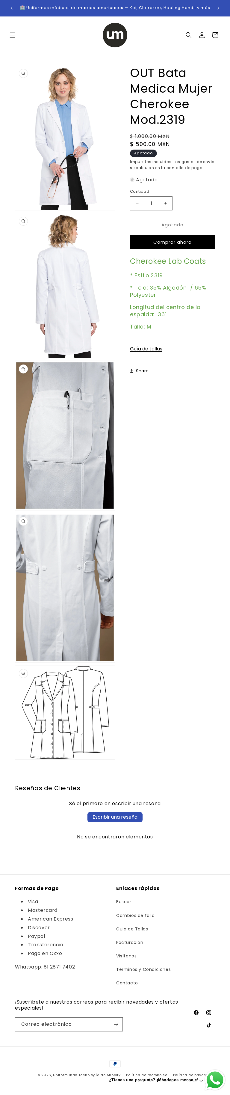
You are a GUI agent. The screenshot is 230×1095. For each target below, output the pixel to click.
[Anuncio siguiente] (218, 8)
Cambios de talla (135, 915)
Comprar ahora (172, 242)
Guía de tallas (146, 348)
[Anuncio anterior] (11, 8)
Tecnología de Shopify (99, 1075)
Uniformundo (65, 1075)
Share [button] (142, 371)
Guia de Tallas (132, 929)
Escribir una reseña (115, 817)
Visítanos (126, 956)
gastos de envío (198, 161)
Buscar (123, 902)
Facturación (129, 942)
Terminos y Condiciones (143, 969)
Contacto (127, 983)
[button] (12, 35)
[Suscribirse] (115, 1024)
